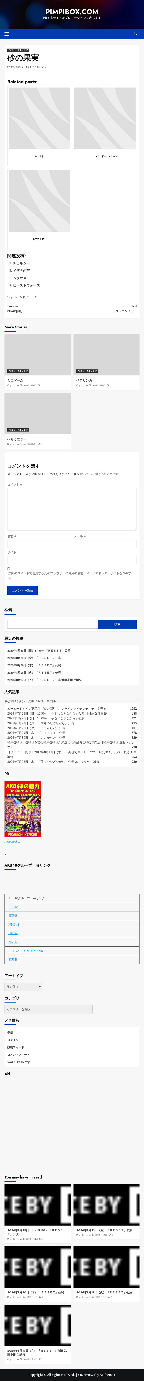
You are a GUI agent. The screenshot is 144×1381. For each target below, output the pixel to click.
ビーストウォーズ (26, 285)
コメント (14, 484)
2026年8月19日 (99, 1297)
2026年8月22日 (99, 1234)
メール (80, 536)
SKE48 (12, 916)
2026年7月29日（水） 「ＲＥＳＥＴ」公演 (36, 733)
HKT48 (13, 933)
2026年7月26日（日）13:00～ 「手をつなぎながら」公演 (45, 718)
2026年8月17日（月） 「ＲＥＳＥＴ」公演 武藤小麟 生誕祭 (44, 680)
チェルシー (21, 263)
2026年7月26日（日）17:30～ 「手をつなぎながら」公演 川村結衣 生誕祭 (57, 713)
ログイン (13, 1040)
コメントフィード (18, 1054)
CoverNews (86, 1375)
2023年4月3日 (33, 67)
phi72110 (16, 67)
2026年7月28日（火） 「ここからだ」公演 (36, 728)
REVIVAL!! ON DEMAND (25, 951)
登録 (10, 1032)
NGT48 (13, 942)
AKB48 (13, 907)
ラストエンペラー (125, 308)
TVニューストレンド (18, 50)
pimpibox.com (72, 12)
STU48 (13, 959)
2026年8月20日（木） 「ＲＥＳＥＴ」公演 (34, 665)
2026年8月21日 (30, 1297)
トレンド (20, 297)
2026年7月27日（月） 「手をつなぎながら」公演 (40, 723)
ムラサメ (19, 278)
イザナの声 (21, 270)
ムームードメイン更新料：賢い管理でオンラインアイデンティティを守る (56, 708)
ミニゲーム (15, 380)
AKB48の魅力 (13, 841)
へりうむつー (16, 439)
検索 (8, 610)
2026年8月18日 (30, 1359)
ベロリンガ (84, 380)
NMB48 (13, 924)
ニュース (32, 297)
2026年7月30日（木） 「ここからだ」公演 (36, 737)
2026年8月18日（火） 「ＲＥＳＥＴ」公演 (34, 672)
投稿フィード (15, 1047)
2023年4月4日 (29, 385)
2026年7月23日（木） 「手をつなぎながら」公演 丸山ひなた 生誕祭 (53, 762)
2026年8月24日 (30, 1238)
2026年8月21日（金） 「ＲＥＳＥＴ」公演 (34, 658)
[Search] (135, 33)
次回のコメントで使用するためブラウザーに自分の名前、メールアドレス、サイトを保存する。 (69, 575)
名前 (11, 536)
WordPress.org (18, 1062)
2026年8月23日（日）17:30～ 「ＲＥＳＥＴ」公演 (38, 650)
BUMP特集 (14, 308)
